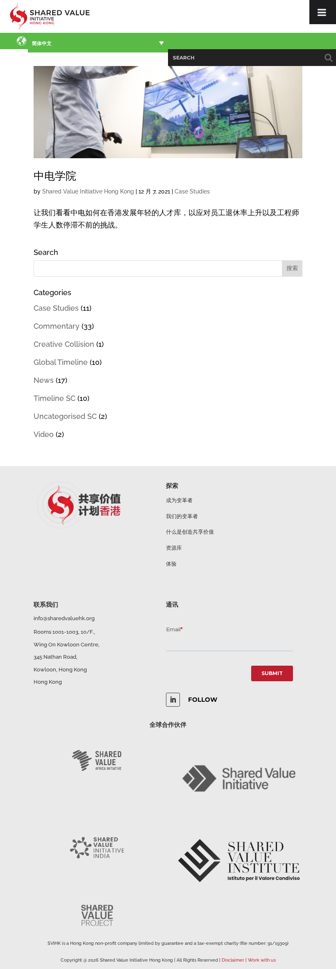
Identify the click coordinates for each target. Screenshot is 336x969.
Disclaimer (233, 960)
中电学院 (55, 176)
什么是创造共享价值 (190, 532)
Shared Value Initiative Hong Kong (88, 191)
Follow (202, 699)
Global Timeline (61, 362)
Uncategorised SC (65, 416)
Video (44, 434)
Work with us (262, 960)
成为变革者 (179, 500)
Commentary (56, 326)
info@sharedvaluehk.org (64, 618)
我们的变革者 (182, 516)
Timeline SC (54, 398)
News (44, 380)
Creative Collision (64, 344)
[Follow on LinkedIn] (173, 700)
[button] (98, 42)
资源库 (174, 548)
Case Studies (192, 191)
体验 (171, 564)
